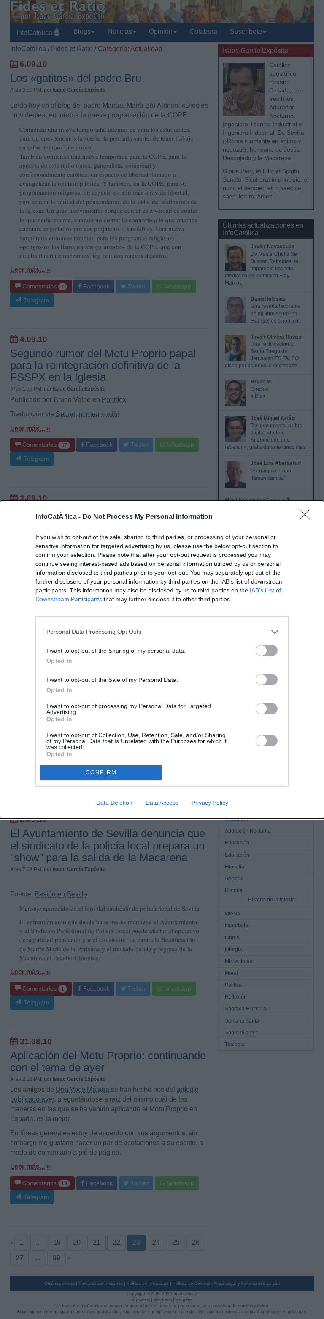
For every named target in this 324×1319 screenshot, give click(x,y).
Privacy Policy (210, 802)
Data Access (162, 802)
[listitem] (162, 631)
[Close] (308, 517)
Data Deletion (114, 802)
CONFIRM (101, 772)
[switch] (267, 650)
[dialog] (162, 660)
